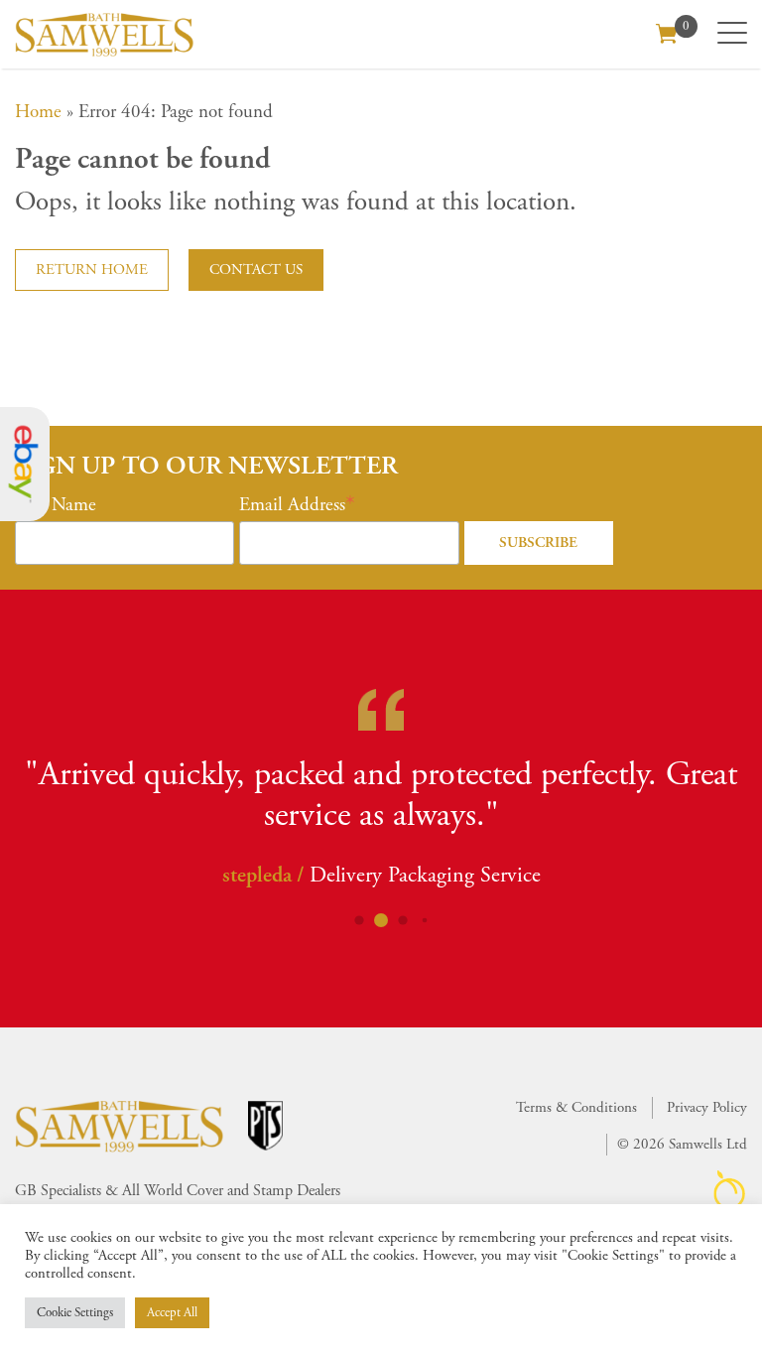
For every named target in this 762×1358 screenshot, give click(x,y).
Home (38, 112)
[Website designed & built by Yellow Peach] (729, 1189)
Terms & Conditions (576, 1107)
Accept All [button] (172, 1312)
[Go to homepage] (104, 34)
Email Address (292, 505)
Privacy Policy (707, 1107)
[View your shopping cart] (667, 32)
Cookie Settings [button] (75, 1312)
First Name (55, 505)
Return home (92, 269)
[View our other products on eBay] (25, 464)
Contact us (256, 269)
